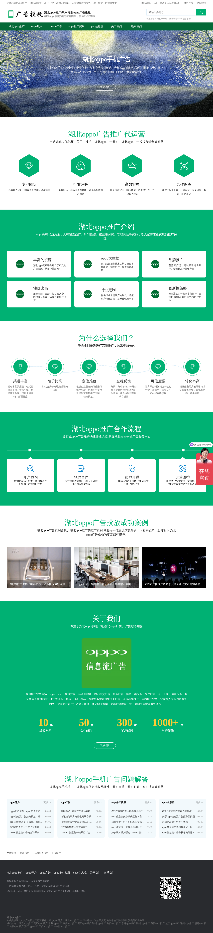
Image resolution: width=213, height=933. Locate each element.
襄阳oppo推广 (85, 923)
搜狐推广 (24, 853)
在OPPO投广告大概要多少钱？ (127, 811)
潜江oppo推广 (31, 926)
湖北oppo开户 (56, 920)
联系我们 (136, 26)
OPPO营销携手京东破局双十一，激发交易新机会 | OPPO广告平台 (77, 827)
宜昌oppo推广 (70, 923)
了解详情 (104, 745)
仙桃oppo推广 (17, 926)
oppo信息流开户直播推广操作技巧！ (26, 822)
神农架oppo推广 (62, 926)
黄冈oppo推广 (158, 923)
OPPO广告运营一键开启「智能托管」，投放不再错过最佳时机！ (77, 832)
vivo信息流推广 (40, 853)
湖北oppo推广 (17, 26)
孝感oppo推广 (128, 923)
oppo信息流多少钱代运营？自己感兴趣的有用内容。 (127, 816)
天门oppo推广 (46, 926)
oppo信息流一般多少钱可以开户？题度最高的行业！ (127, 827)
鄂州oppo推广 (99, 923)
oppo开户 (36, 26)
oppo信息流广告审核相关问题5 (178, 832)
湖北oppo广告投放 (25, 920)
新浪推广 (56, 853)
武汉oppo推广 (26, 923)
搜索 (201, 12)
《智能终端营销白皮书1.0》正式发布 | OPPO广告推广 (77, 822)
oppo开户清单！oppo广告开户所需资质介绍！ (26, 811)
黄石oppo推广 (41, 923)
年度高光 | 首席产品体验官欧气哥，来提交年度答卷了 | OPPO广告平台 (77, 811)
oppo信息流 (96, 26)
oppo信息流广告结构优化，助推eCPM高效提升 (178, 827)
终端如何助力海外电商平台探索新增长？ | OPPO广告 (77, 816)
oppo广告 (56, 26)
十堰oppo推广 (55, 923)
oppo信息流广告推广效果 (175, 822)
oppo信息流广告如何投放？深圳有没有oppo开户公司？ (26, 816)
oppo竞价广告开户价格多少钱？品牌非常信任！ (127, 822)
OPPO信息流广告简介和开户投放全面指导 (26, 832)
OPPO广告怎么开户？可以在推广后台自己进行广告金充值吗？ (26, 827)
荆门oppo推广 (114, 923)
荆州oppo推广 (143, 923)
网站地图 (201, 3)
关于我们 (116, 26)
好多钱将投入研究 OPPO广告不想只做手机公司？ (127, 832)
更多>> (47, 802)
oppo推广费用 (77, 26)
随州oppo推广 (187, 923)
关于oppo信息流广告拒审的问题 (178, 816)
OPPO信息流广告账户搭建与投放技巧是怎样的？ (178, 811)
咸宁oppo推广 (172, 923)
